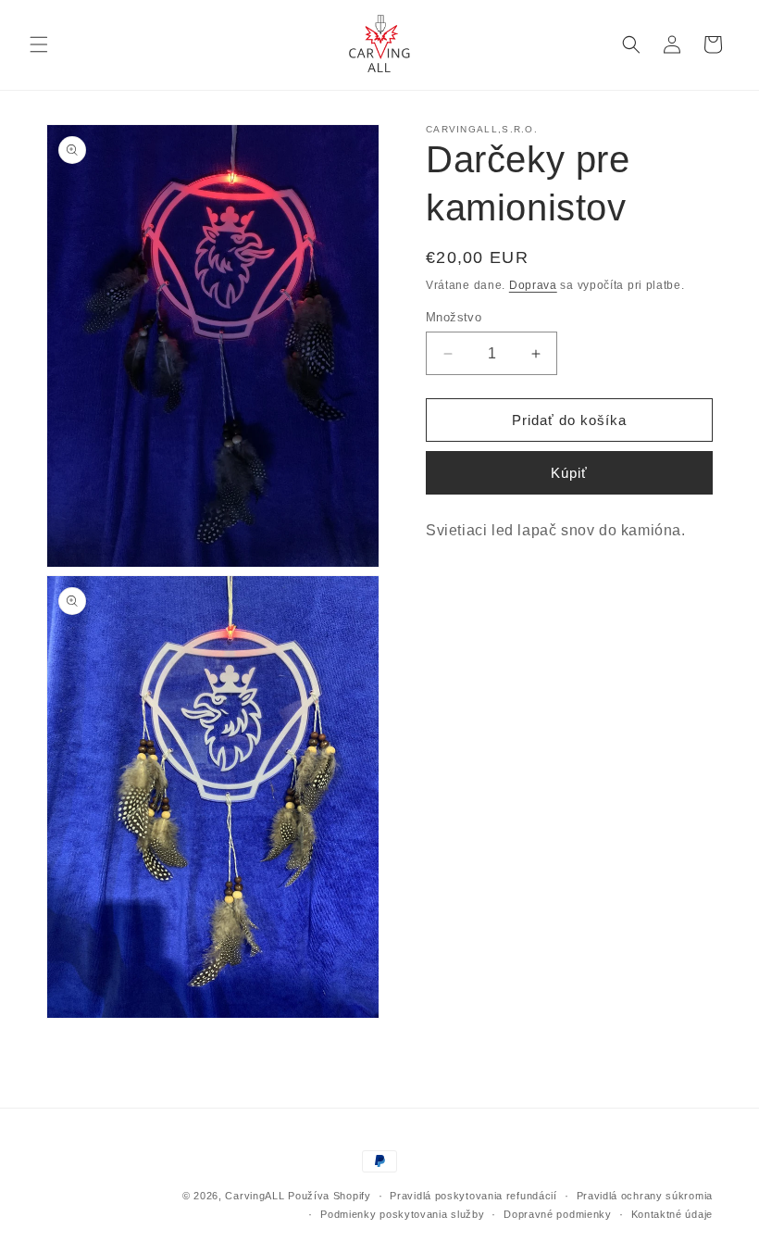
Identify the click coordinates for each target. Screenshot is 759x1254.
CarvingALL (254, 1195)
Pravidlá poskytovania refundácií (473, 1195)
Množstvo (453, 317)
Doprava (533, 285)
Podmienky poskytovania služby (402, 1214)
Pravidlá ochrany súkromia (645, 1195)
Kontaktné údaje (672, 1214)
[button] (39, 44)
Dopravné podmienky (558, 1214)
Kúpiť (569, 473)
